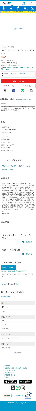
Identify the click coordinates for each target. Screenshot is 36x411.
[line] (18, 388)
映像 (17, 284)
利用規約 (7, 366)
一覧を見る (28, 242)
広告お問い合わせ (9, 375)
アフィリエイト (9, 377)
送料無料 (22, 73)
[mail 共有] (31, 90)
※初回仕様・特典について (23, 99)
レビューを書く (6, 69)
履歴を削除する (5, 296)
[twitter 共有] (5, 90)
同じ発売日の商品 (7, 348)
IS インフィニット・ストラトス (10, 338)
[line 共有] (22, 90)
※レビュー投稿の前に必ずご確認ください (13, 271)
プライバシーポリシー (11, 370)
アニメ (3, 53)
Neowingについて (9, 372)
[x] (13, 387)
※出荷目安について (15, 65)
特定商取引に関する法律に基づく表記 (15, 368)
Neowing (3, 284)
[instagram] (22, 387)
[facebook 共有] (13, 90)
